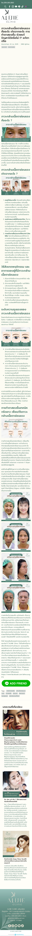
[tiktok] (22, 6)
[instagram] (12, 6)
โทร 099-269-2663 (7, 3)
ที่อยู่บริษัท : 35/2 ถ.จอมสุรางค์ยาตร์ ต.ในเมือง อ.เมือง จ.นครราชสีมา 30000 (16, 912)
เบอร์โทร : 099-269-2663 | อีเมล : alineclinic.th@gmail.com (16, 917)
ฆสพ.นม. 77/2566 (16, 920)
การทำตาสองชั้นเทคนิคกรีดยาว (11, 441)
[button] (5, 6)
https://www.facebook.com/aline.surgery (15, 675)
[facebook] (9, 6)
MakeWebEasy (20, 935)
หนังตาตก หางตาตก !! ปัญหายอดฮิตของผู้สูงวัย (15, 463)
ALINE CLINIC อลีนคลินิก (16, 909)
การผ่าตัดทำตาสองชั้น (8, 615)
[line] (19, 6)
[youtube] (16, 6)
